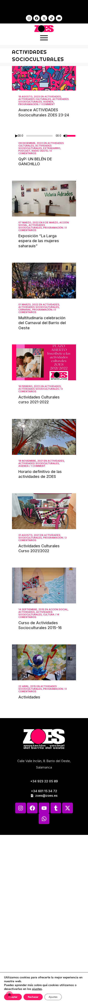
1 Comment (47, 104)
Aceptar (13, 997)
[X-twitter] (44, 18)
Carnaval (24, 309)
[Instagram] (29, 18)
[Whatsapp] (44, 818)
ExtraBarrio (51, 148)
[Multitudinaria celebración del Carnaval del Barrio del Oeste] (44, 281)
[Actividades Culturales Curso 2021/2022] (44, 511)
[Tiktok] (51, 18)
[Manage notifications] (9, 994)
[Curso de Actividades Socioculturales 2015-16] (44, 585)
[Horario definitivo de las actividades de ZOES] (44, 437)
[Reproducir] (16, 136)
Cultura (48, 614)
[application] (44, 136)
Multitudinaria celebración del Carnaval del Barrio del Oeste (42, 323)
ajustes (37, 989)
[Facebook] (36, 18)
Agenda (48, 101)
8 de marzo (50, 222)
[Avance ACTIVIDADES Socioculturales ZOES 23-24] (44, 78)
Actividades (52, 96)
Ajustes (53, 997)
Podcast (24, 150)
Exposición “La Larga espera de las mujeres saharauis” (38, 241)
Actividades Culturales (34, 99)
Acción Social (58, 609)
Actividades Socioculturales (35, 147)
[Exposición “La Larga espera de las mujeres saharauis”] (44, 199)
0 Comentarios (35, 152)
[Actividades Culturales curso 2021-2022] (44, 362)
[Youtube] (59, 18)
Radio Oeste (40, 150)
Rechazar (33, 997)
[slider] (71, 135)
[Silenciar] (65, 136)
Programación (28, 104)
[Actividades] (44, 662)
